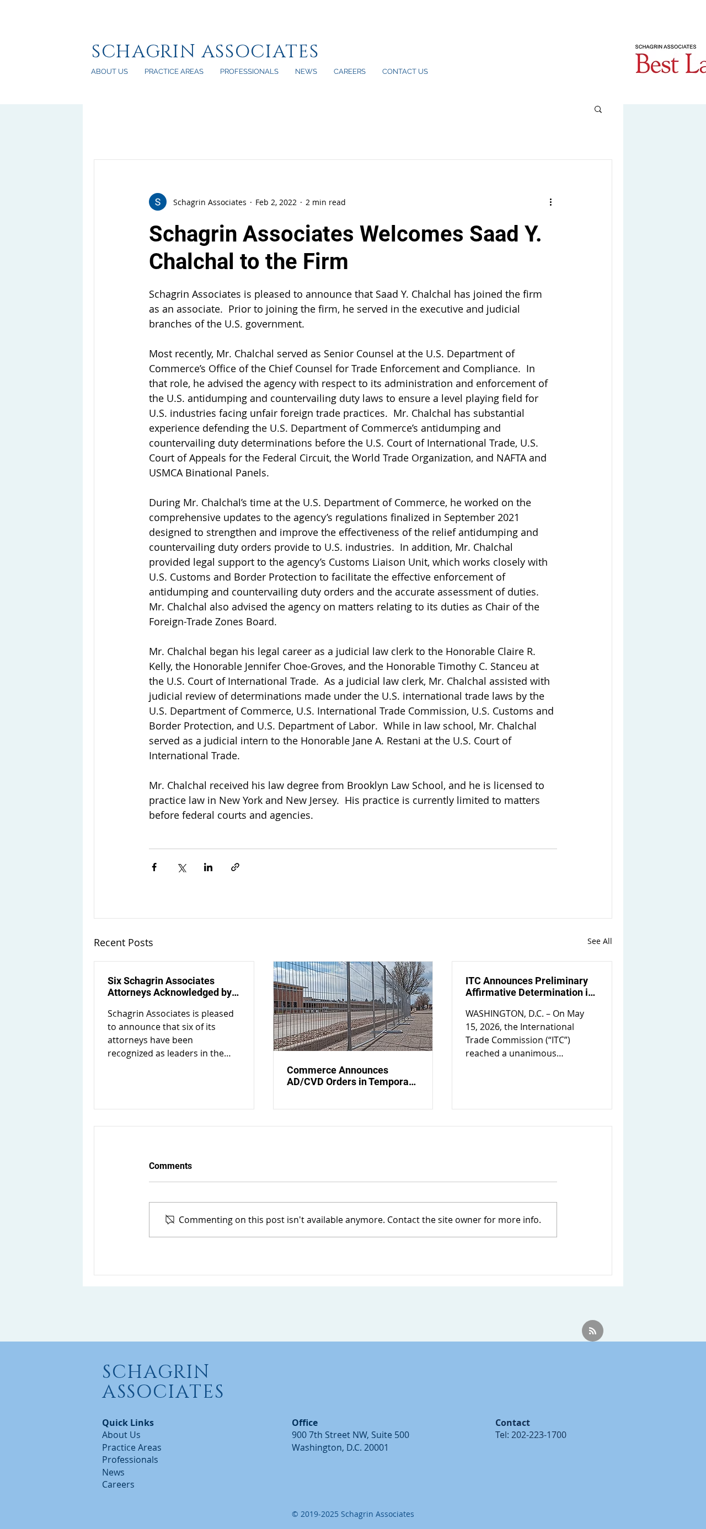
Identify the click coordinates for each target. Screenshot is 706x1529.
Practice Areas (132, 1447)
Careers (118, 1484)
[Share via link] (235, 867)
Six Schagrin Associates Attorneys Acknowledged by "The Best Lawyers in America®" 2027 (170, 986)
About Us (121, 1435)
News (113, 1472)
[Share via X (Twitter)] (181, 867)
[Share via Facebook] (154, 867)
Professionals (130, 1459)
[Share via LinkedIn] (208, 867)
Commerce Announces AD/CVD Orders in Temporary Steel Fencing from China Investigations (352, 1075)
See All (599, 941)
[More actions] (550, 201)
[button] (598, 108)
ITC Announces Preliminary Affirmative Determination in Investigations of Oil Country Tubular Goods (529, 986)
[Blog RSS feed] (592, 1331)
